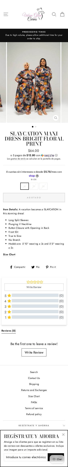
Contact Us (34, 378)
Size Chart (34, 396)
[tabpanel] (34, 82)
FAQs (34, 402)
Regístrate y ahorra (34, 425)
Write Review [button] (33, 287)
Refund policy (34, 414)
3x (43, 186)
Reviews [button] (8, 330)
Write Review (34, 352)
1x (24, 186)
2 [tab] (36, 127)
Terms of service (34, 408)
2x (34, 186)
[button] (34, 155)
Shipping (34, 384)
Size (34, 179)
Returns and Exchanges (34, 390)
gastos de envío (18, 158)
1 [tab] (33, 127)
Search (34, 372)
